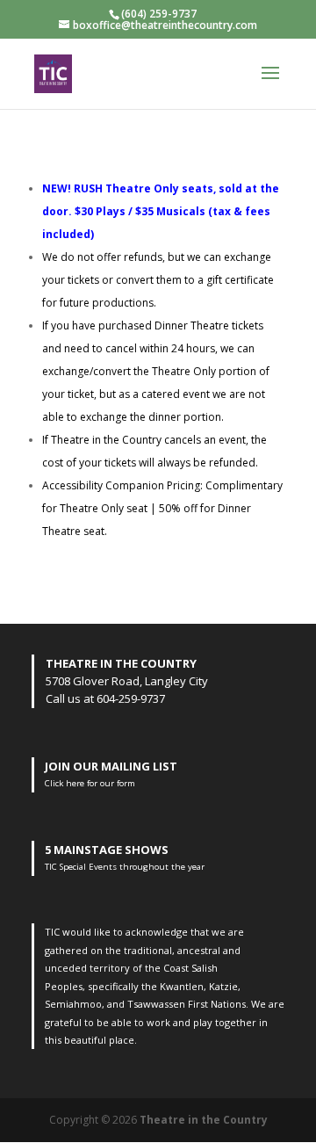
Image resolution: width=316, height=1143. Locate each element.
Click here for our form (90, 783)
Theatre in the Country (204, 1119)
